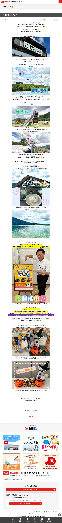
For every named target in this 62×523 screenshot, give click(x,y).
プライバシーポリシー (8, 511)
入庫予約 (34, 521)
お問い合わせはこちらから (31, 490)
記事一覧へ (31, 416)
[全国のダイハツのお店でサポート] (31, 461)
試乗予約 (13, 521)
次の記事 (56, 20)
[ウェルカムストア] (31, 443)
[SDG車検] (50, 443)
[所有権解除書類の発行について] (11, 461)
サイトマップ (51, 511)
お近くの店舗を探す (25, 503)
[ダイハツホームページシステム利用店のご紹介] (11, 443)
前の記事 (43, 20)
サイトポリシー (30, 511)
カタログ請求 (41, 521)
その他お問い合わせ (48, 521)
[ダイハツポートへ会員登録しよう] (50, 461)
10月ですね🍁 (8, 6)
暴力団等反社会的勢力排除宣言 (40, 511)
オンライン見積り (20, 521)
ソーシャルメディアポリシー (20, 511)
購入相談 (27, 521)
